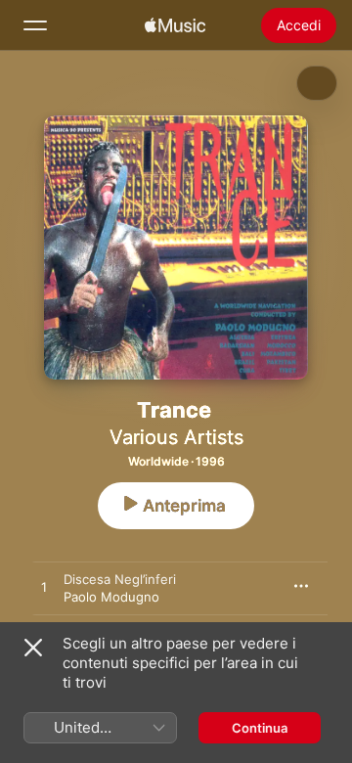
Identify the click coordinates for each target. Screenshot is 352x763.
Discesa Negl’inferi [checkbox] (120, 579)
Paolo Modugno (111, 597)
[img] (175, 25)
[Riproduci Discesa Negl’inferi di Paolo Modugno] (44, 588)
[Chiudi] (33, 647)
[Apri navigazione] (35, 25)
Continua (259, 728)
